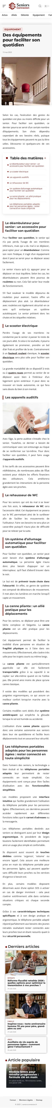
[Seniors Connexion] (19, 6)
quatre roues (15, 372)
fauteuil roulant (17, 353)
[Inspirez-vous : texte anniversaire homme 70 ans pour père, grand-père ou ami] (26, 1006)
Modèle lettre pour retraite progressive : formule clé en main (24, 1074)
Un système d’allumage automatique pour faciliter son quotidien (26, 189)
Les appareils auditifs (19, 177)
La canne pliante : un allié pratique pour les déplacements (25, 197)
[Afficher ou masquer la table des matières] (44, 158)
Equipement (13, 29)
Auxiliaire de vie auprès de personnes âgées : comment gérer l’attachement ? (24, 1044)
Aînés (10, 1040)
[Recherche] (40, 6)
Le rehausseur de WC (19, 183)
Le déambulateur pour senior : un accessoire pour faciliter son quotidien (27, 165)
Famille (11, 1021)
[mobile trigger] (5, 6)
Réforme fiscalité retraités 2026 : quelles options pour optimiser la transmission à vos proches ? (26, 983)
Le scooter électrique (19, 171)
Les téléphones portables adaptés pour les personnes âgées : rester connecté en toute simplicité (25, 206)
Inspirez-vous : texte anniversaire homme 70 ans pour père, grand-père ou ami (26, 1026)
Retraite (11, 978)
